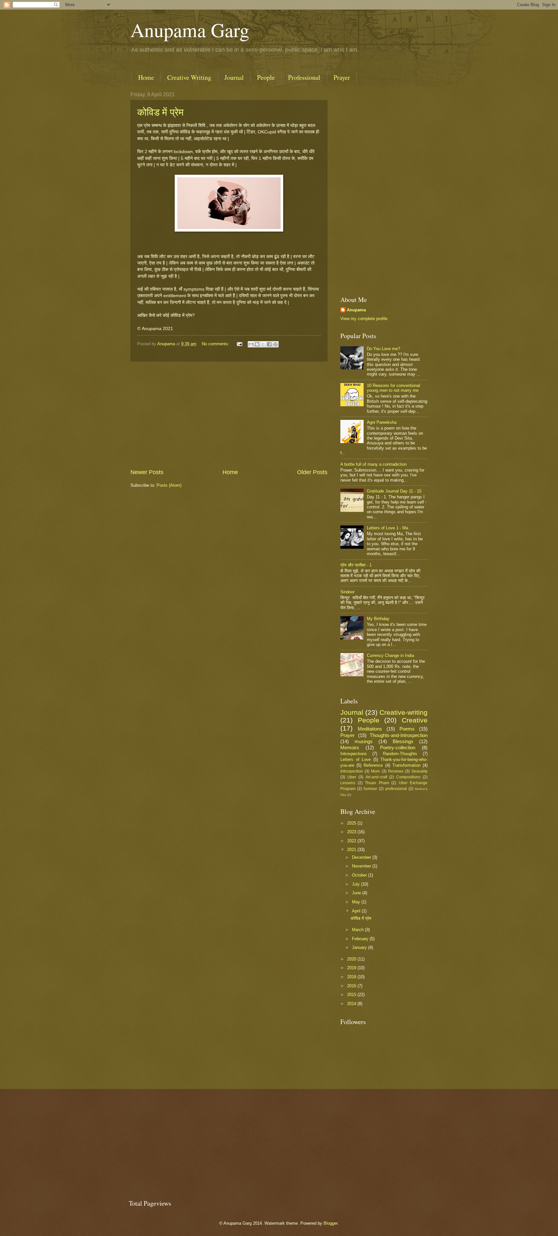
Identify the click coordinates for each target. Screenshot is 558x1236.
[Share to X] (263, 344)
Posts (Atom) (169, 485)
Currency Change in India (390, 655)
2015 (352, 994)
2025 (352, 823)
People (266, 77)
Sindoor (347, 591)
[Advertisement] (228, 415)
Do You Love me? (383, 348)
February (361, 938)
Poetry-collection (397, 747)
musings (364, 741)
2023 (352, 831)
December (362, 857)
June (357, 892)
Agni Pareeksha (382, 422)
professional (396, 789)
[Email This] (251, 344)
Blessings (403, 741)
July (356, 884)
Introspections (353, 753)
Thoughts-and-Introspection (399, 735)
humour (370, 789)
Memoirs (349, 747)
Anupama (356, 309)
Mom (375, 771)
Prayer (342, 77)
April (357, 911)
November (362, 866)
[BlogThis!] (257, 344)
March (358, 929)
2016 (352, 985)
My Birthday (378, 618)
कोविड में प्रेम (160, 111)
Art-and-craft (376, 777)
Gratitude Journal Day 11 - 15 (394, 491)
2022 (352, 840)
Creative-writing (403, 712)
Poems (407, 729)
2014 (352, 1003)
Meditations (370, 729)
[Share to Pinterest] (275, 344)
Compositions (408, 777)
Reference (373, 765)
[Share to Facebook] (269, 344)
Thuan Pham (377, 783)
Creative (415, 720)
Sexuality (419, 771)
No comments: (216, 343)
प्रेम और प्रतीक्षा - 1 (356, 565)
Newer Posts (146, 472)
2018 (352, 976)
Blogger (330, 1223)
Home (146, 77)
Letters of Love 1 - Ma (387, 527)
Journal (234, 77)
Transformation (406, 765)
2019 (352, 967)
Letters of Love (355, 759)
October (360, 875)
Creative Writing (189, 77)
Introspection (351, 771)
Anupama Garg (189, 30)
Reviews (395, 771)
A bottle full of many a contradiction (373, 464)
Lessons (347, 783)
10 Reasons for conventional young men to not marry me (393, 388)
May (356, 901)
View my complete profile (364, 318)
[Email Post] (239, 343)
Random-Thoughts (400, 753)
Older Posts (312, 472)
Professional (304, 77)
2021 (352, 849)
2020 (352, 959)
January (360, 947)
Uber (351, 777)
